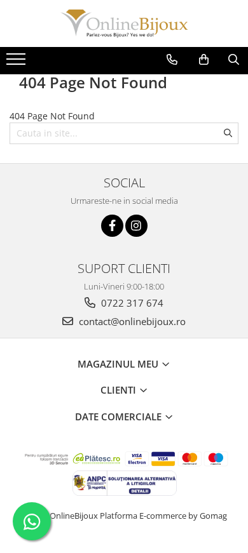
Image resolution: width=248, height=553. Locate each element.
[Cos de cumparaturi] (203, 59)
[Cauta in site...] (233, 59)
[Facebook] (112, 226)
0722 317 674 (131, 302)
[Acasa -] (124, 23)
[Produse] (17, 62)
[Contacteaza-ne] (172, 59)
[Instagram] (136, 226)
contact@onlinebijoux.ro (131, 321)
